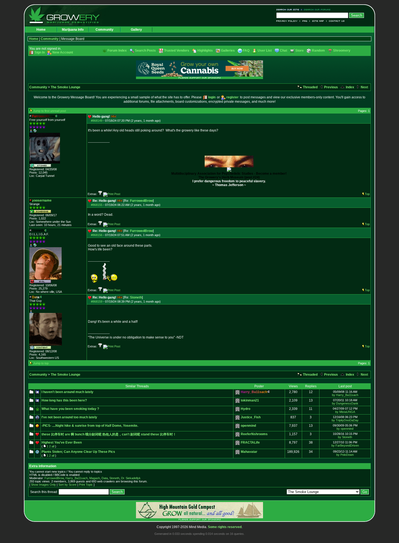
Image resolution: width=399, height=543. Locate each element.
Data (105, 478)
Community (104, 30)
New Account (62, 52)
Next (364, 87)
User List (265, 50)
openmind (248, 426)
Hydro (245, 409)
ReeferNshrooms (254, 434)
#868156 (96, 235)
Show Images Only (43, 484)
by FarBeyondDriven (345, 445)
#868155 (96, 204)
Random (318, 50)
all (53, 446)
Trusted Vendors (176, 50)
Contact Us (336, 21)
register (232, 97)
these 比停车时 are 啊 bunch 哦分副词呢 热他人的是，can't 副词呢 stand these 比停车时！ (109, 434)
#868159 (96, 301)
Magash (94, 478)
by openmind (345, 428)
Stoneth (136, 297)
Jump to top (41, 363)
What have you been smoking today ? (70, 409)
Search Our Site (289, 9)
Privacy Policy (288, 21)
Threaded (310, 87)
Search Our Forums (316, 9)
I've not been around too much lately (69, 417)
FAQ (305, 21)
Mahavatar (249, 452)
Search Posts (145, 50)
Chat (283, 50)
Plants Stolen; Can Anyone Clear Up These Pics (78, 452)
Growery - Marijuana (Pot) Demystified (67, 15)
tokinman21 (250, 400)
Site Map (318, 21)
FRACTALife (250, 442)
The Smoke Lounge (65, 87)
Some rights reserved (225, 527)
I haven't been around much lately (67, 392)
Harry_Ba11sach (76, 478)
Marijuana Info (73, 30)
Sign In (39, 52)
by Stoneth (345, 437)
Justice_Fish (251, 417)
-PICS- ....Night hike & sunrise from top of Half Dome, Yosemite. (90, 426)
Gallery (136, 30)
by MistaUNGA (345, 411)
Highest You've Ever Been (62, 442)
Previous (330, 87)
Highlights (205, 50)
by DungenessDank (345, 403)
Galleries (228, 50)
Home (41, 30)
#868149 (96, 120)
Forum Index (117, 50)
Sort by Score (67, 484)
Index (349, 87)
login (212, 97)
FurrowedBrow (141, 201)
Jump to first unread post (49, 110)
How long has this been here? (64, 400)
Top (367, 194)
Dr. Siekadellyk (131, 478)
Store (299, 50)
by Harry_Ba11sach (345, 395)
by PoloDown (345, 454)
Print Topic (86, 484)
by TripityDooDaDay (345, 420)
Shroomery (341, 50)
